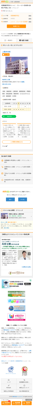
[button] (3, 253)
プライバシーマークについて (11, 373)
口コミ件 (7, 54)
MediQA (8, 387)
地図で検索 (24, 40)
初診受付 (9, 116)
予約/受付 (7, 402)
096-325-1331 (6, 84)
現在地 (28, 402)
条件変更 (29, 399)
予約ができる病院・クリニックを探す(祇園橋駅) (17, 174)
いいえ (23, 199)
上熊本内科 (6, 52)
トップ (9, 382)
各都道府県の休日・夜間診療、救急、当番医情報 (17, 180)
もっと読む (11, 136)
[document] (16, 98)
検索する (16, 26)
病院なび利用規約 (9, 391)
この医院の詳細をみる (16, 142)
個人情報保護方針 (24, 391)
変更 (30, 15)
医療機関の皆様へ (24, 382)
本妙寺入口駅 (6, 79)
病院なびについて (24, 387)
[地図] (22, 81)
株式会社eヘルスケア (10, 330)
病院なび (5, 2)
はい (10, 199)
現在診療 (17, 402)
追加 (30, 18)
